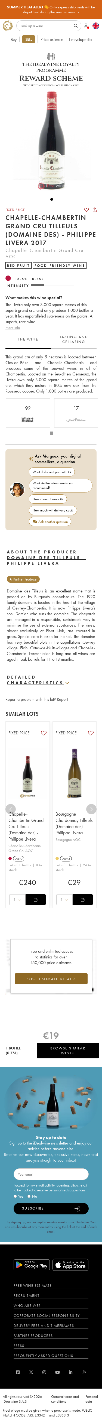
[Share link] (95, 210)
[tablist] (51, 339)
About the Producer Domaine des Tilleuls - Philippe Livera (46, 557)
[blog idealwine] (84, 1372)
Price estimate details (51, 978)
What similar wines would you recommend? (53, 485)
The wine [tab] (28, 339)
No (34, 1196)
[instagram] (44, 1372)
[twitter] (31, 1372)
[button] (48, 139)
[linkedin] (70, 1372)
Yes (20, 1196)
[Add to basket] (36, 899)
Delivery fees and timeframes (44, 1325)
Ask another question (53, 521)
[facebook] (18, 1372)
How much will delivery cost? (53, 510)
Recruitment (26, 1295)
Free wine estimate (33, 1285)
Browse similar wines (67, 1050)
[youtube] (57, 1372)
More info (12, 327)
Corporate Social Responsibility (47, 1315)
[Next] (91, 809)
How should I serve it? (48, 499)
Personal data (91, 1399)
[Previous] (10, 809)
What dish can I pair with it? (52, 472)
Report (62, 699)
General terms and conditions (65, 1399)
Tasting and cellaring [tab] (74, 339)
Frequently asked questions (43, 1355)
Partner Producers (33, 1335)
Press (19, 1345)
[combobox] (17, 899)
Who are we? (27, 1305)
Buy (14, 39)
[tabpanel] (51, 374)
